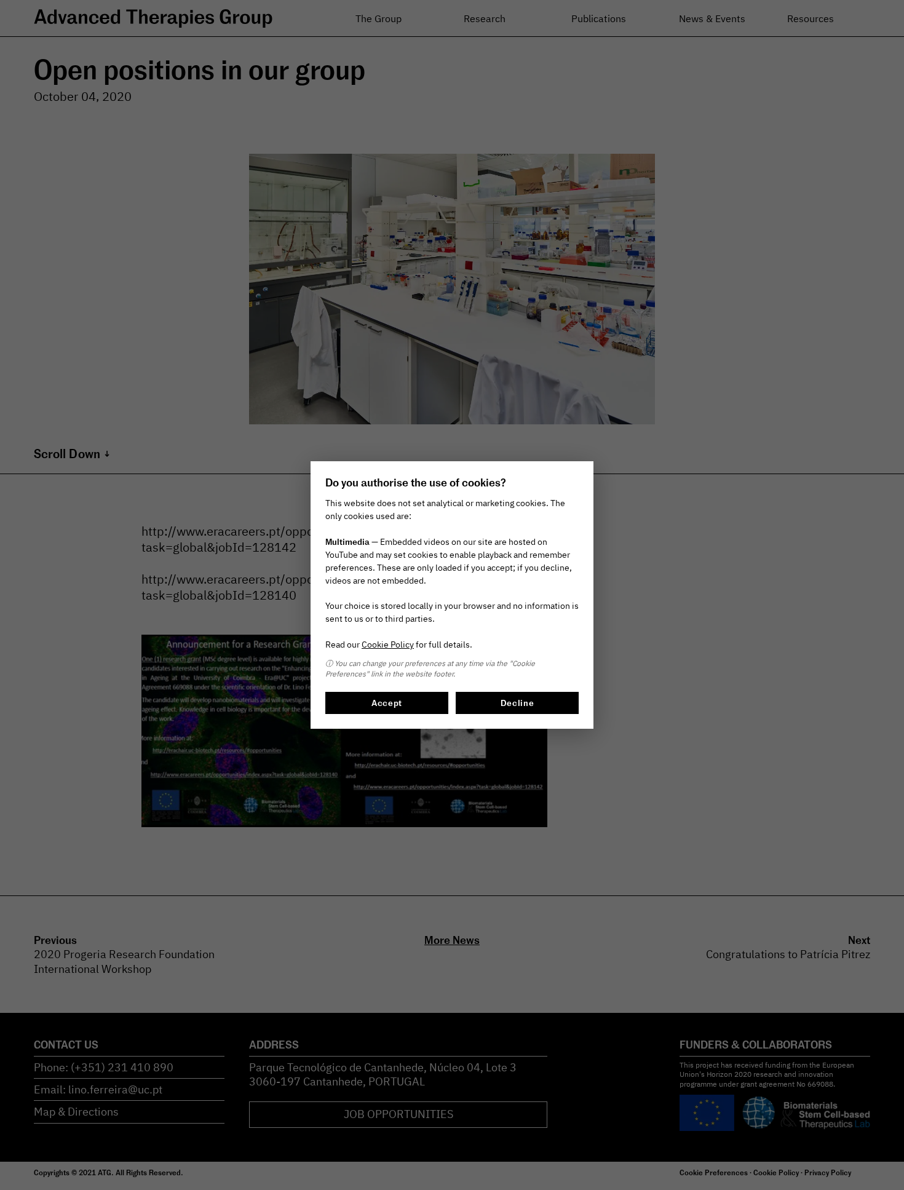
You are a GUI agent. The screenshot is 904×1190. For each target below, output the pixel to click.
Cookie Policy (388, 644)
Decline (517, 702)
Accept (386, 702)
